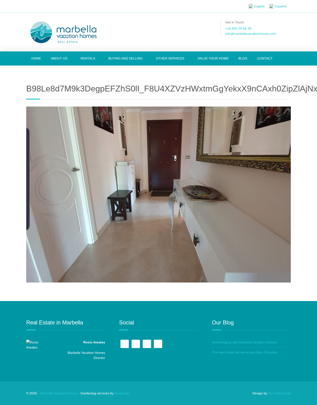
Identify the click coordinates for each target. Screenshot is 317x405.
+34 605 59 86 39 (238, 28)
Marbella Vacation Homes (59, 393)
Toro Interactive (279, 393)
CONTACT (265, 58)
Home (36, 58)
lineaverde (122, 393)
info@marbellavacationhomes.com (250, 33)
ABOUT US (59, 58)
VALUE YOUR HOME (213, 58)
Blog (242, 58)
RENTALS (88, 58)
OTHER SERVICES (170, 58)
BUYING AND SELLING (126, 58)
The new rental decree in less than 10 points (244, 352)
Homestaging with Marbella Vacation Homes (244, 342)
